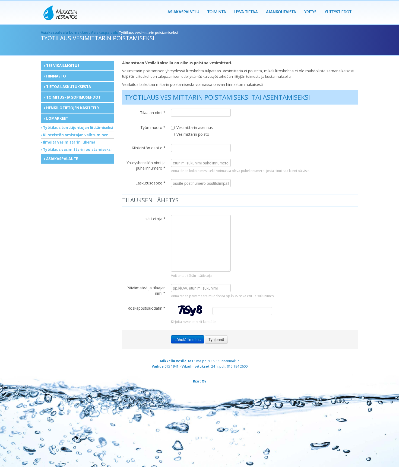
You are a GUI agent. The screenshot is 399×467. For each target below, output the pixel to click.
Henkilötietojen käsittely (72, 107)
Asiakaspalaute (62, 158)
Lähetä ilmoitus (188, 339)
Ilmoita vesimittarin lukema (69, 142)
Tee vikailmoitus (63, 65)
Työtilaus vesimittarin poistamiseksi (77, 149)
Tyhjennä (216, 339)
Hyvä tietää (246, 12)
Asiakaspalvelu (183, 12)
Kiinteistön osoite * (149, 147)
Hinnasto (56, 76)
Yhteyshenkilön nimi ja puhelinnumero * (146, 165)
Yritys (310, 12)
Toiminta (216, 12)
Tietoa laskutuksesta (68, 86)
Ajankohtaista (281, 12)
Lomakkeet (79, 32)
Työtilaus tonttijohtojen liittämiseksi (78, 127)
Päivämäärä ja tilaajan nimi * (146, 290)
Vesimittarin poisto (192, 134)
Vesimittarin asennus (194, 127)
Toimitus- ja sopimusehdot (73, 97)
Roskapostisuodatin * (147, 308)
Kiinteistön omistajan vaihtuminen (76, 134)
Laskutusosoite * (150, 183)
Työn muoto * (153, 127)
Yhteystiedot (338, 12)
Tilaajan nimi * (153, 112)
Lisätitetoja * (154, 218)
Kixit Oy (199, 381)
